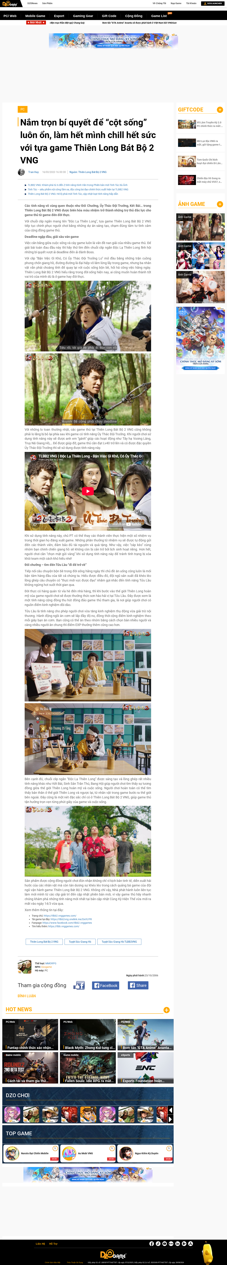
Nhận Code (207, 124)
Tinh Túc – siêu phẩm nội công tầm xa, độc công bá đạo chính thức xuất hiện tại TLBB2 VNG (78, 189)
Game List (159, 16)
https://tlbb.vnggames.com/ (63, 926)
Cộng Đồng (133, 16)
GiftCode (190, 110)
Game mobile (13, 1055)
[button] (171, 1119)
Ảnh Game (191, 204)
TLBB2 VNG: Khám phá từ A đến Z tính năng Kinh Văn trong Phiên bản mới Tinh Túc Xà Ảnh (78, 185)
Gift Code (109, 16)
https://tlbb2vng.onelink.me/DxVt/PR (71, 919)
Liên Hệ (40, 1244)
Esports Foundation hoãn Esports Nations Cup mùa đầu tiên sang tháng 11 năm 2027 (146, 1081)
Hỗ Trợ (53, 1244)
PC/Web (10, 1021)
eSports (125, 1055)
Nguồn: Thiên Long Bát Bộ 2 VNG (88, 172)
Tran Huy (33, 172)
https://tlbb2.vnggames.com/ (60, 915)
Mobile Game (35, 16)
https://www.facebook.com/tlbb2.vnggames (67, 922)
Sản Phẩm (47, 3)
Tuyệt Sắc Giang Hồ (80, 941)
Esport (59, 16)
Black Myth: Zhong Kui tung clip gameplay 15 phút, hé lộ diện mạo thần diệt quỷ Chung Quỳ (90, 1048)
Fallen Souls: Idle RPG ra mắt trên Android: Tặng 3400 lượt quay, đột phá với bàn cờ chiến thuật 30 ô (89, 1081)
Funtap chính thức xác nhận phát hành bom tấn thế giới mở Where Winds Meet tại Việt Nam (32, 1048)
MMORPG (50, 963)
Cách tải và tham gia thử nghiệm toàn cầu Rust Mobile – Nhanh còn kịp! (107, 22)
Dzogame (46, 966)
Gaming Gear (83, 16)
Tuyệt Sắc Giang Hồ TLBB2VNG (119, 941)
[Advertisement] (113, 77)
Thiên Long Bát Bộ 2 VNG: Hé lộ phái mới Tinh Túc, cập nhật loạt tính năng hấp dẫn (73, 193)
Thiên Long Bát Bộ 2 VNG (44, 941)
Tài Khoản (191, 3)
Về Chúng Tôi (159, 3)
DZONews (32, 3)
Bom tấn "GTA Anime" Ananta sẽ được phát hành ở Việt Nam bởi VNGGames (147, 1048)
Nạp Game (176, 3)
